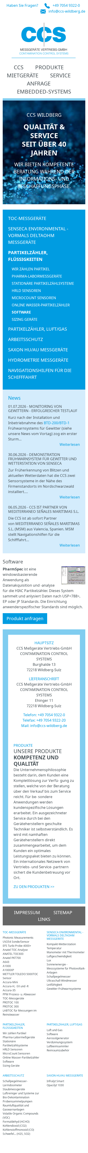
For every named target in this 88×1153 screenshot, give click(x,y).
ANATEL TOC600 (13, 954)
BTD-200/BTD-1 (56, 422)
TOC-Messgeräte (27, 218)
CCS (18, 67)
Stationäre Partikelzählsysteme (43, 283)
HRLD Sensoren (26, 290)
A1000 (7, 966)
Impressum (27, 912)
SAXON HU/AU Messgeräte (38, 350)
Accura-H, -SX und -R (15, 986)
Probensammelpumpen (17, 1101)
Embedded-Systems (44, 91)
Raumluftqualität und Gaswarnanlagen (16, 1107)
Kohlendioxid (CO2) (15, 1126)
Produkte (49, 67)
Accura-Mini (10, 982)
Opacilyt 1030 (55, 1085)
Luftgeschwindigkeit (59, 956)
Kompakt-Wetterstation (61, 944)
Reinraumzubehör (58, 1050)
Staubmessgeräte (14, 1089)
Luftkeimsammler (58, 1046)
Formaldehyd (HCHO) (16, 1122)
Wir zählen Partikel (31, 269)
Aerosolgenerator (58, 1038)
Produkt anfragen (25, 618)
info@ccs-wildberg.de (67, 11)
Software (21, 312)
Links (44, 919)
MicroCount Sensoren (34, 297)
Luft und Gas (55, 1030)
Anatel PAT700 (12, 958)
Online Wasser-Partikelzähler (41, 305)
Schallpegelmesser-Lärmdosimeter (15, 1083)
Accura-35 (9, 990)
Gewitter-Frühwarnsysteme (64, 989)
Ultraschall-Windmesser (62, 981)
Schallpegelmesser (59, 976)
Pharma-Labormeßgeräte (37, 276)
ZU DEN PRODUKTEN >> (34, 886)
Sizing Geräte (24, 319)
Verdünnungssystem (59, 1042)
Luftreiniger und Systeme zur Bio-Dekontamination (21, 1095)
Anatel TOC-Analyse (15, 950)
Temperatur (54, 948)
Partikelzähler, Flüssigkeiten (28, 255)
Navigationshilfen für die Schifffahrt (40, 373)
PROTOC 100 (11, 1002)
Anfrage (39, 83)
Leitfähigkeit (54, 985)
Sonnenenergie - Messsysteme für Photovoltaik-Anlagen (66, 968)
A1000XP (8, 970)
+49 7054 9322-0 (66, 5)
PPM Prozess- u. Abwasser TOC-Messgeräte (19, 996)
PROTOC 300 (11, 1006)
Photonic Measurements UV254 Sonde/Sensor (18, 940)
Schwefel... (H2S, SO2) (16, 1134)
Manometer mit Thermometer (66, 952)
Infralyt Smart (55, 1081)
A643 (6, 962)
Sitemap (62, 912)
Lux (49, 960)
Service (60, 75)
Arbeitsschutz (25, 339)
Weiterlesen (70, 444)
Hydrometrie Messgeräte (38, 360)
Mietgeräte (22, 75)
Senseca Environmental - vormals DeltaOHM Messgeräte (38, 235)
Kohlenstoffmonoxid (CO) (18, 1130)
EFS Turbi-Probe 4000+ (17, 946)
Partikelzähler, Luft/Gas (37, 329)
